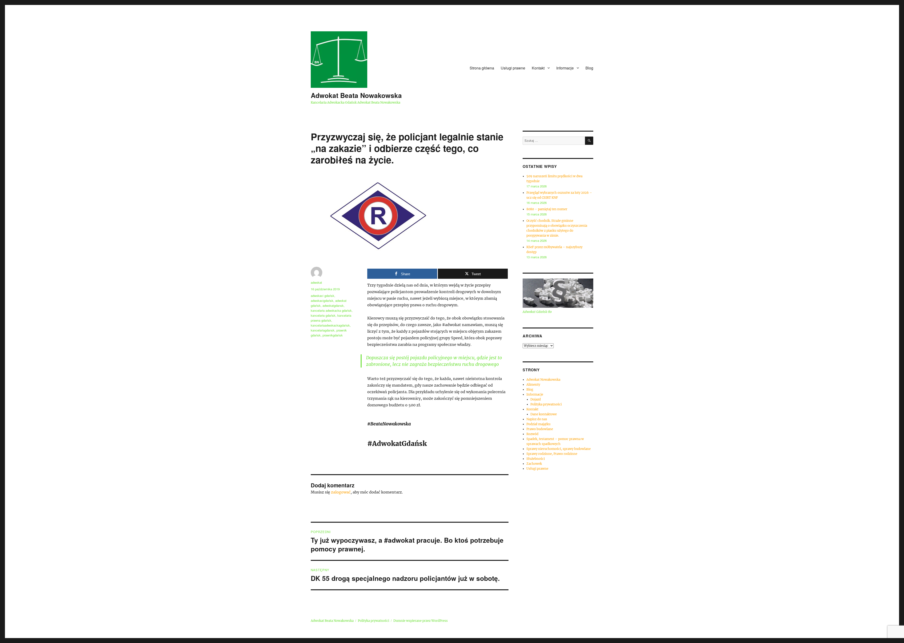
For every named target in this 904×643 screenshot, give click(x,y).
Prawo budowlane (539, 429)
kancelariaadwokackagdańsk (330, 325)
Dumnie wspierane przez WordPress (420, 621)
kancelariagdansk (323, 330)
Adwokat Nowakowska (543, 380)
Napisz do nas (536, 419)
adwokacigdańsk (322, 300)
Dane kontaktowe (543, 414)
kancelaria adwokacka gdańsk (331, 310)
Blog (589, 68)
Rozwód (532, 434)
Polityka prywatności (546, 404)
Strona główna (482, 68)
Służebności (535, 459)
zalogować (341, 492)
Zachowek (534, 464)
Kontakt (538, 68)
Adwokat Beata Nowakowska (356, 95)
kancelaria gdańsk (323, 315)
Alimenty (533, 385)
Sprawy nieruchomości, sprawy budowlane (558, 449)
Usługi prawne (513, 68)
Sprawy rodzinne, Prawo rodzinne (551, 454)
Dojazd (535, 399)
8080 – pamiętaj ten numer (546, 209)
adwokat (316, 282)
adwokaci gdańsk (322, 295)
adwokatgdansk (333, 305)
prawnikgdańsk (333, 335)
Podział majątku (538, 424)
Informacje (565, 68)
